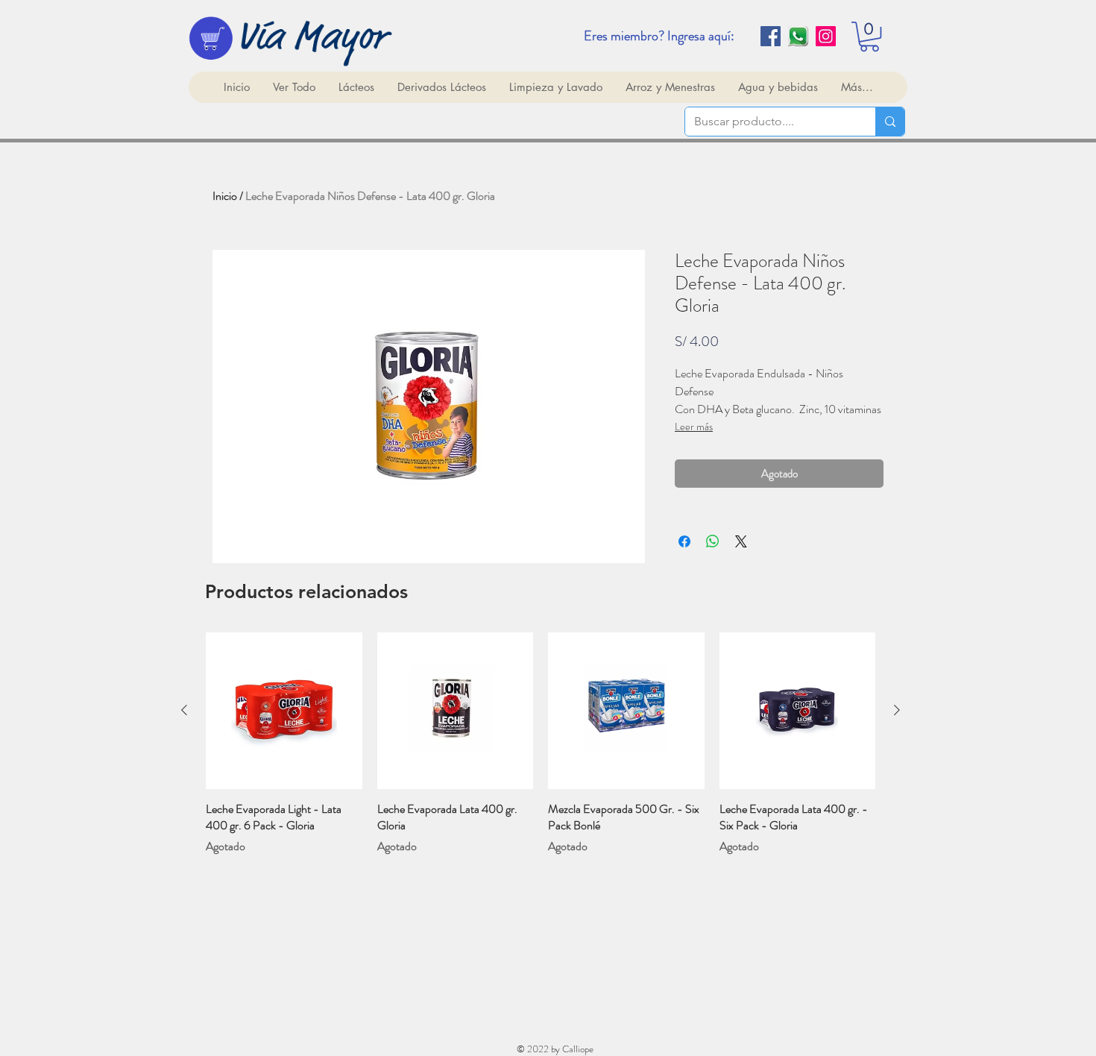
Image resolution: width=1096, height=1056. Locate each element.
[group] (540, 743)
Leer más (694, 426)
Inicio (224, 195)
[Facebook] (770, 36)
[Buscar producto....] (889, 121)
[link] (869, 36)
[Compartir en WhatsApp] (713, 541)
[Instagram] (826, 36)
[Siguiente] (897, 710)
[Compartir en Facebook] (684, 541)
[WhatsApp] (798, 36)
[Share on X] (741, 541)
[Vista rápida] (284, 710)
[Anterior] (184, 710)
